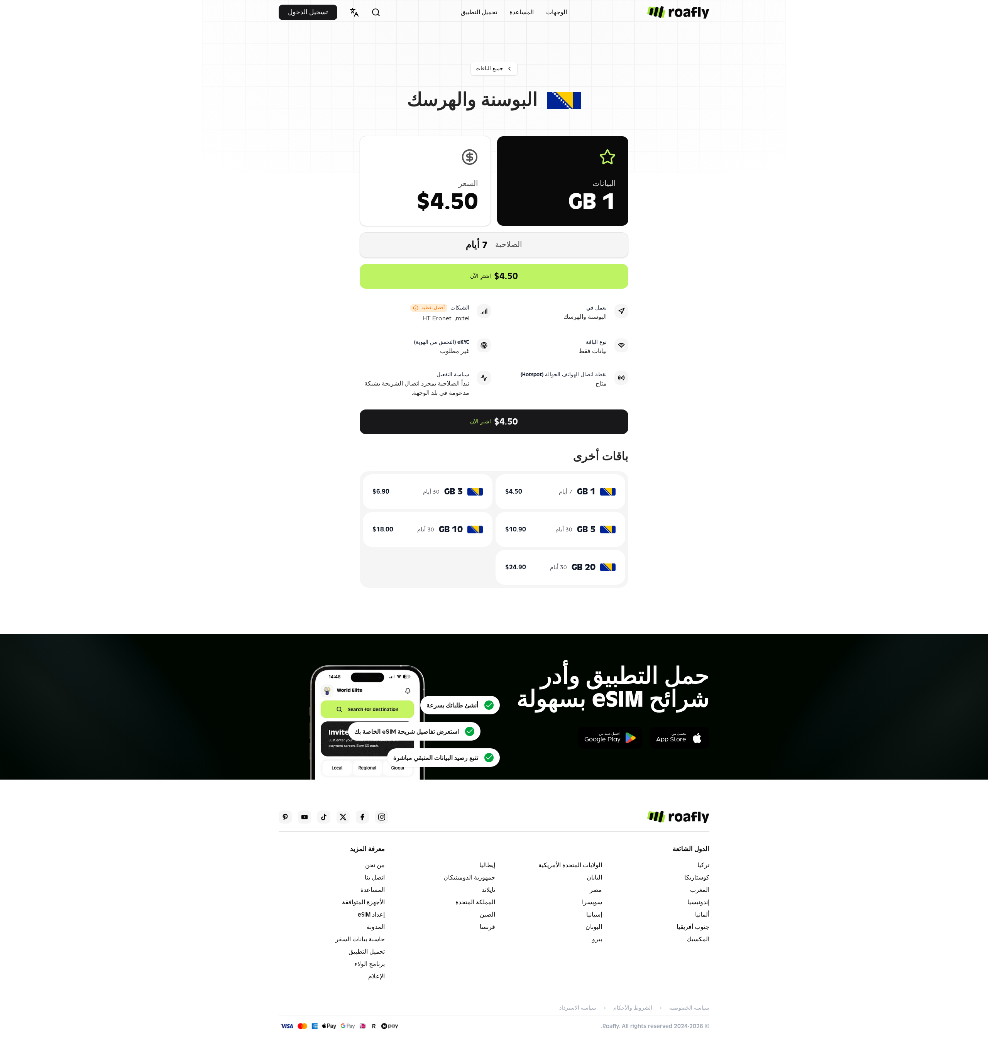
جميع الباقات (489, 68)
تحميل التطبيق (479, 12)
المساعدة (521, 12)
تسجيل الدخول (308, 12)
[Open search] (376, 12)
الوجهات (556, 12)
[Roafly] (678, 12)
